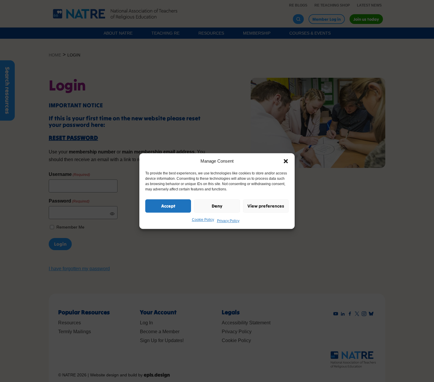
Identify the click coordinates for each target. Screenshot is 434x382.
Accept (168, 206)
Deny (217, 206)
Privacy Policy (228, 221)
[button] (286, 161)
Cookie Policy (203, 220)
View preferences (265, 206)
